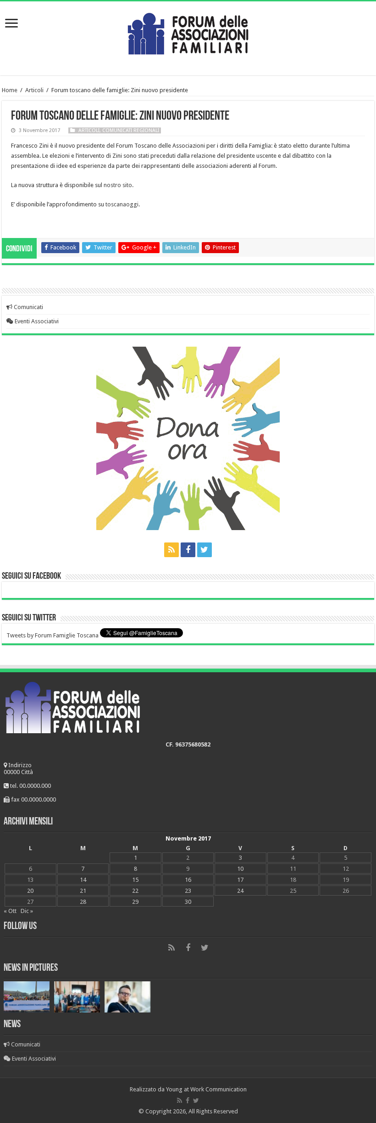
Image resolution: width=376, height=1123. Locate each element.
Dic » (27, 910)
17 (240, 879)
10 (240, 868)
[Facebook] (188, 549)
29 (135, 901)
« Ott (10, 910)
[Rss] (171, 549)
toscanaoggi (121, 204)
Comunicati (27, 307)
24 (240, 890)
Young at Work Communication (206, 1089)
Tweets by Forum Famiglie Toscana (52, 635)
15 (135, 879)
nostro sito (118, 185)
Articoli (34, 90)
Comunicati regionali (130, 130)
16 (188, 879)
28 (83, 901)
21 (83, 890)
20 (30, 890)
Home (9, 90)
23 (188, 890)
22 (135, 890)
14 (83, 879)
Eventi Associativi (36, 321)
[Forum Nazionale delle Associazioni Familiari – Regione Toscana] (188, 32)
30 (188, 901)
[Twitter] (204, 549)
